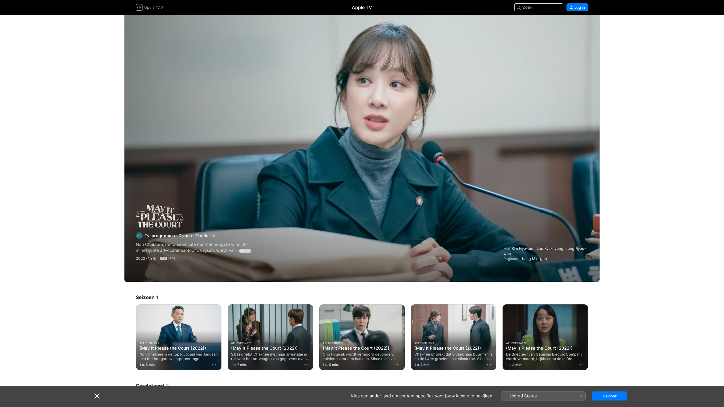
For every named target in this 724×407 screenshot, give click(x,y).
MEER (245, 251)
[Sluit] (97, 396)
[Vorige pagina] (130, 337)
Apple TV (362, 7)
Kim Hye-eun (523, 248)
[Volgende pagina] (594, 337)
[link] (153, 386)
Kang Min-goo (534, 258)
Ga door (610, 396)
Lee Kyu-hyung (550, 248)
